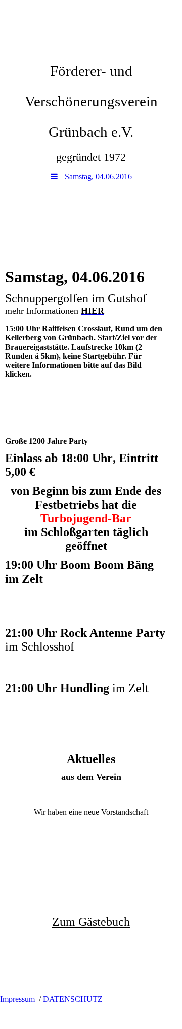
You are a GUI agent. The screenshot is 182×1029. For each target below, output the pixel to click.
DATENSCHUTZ (73, 999)
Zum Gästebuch (91, 921)
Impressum (17, 999)
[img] (91, 28)
